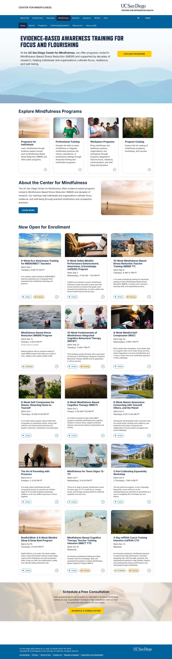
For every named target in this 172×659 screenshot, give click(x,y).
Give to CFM (91, 25)
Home (22, 25)
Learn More (28, 210)
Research (87, 18)
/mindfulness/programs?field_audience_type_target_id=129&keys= (68, 145)
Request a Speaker (71, 655)
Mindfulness (63, 18)
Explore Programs (134, 54)
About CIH (24, 18)
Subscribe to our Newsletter (92, 655)
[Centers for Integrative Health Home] (137, 7)
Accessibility (25, 655)
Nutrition (75, 18)
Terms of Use (45, 655)
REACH (97, 18)
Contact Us (57, 655)
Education (50, 18)
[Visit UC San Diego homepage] (142, 649)
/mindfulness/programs (138, 145)
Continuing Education (59, 25)
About (31, 25)
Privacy (35, 655)
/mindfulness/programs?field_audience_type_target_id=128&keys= (34, 145)
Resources (77, 25)
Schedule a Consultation (86, 611)
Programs (42, 25)
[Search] (138, 18)
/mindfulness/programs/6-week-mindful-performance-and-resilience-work (103, 145)
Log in (147, 18)
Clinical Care (37, 18)
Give (106, 18)
